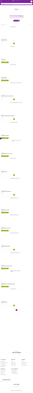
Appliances (2, 134)
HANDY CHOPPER (4, 77)
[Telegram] (18, 386)
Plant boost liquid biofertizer (5, 246)
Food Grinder (3, 59)
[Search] (31, 4)
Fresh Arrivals (3, 170)
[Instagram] (15, 386)
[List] (10, 24)
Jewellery (2, 114)
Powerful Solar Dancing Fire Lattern (6, 265)
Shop (17, 8)
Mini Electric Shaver (4, 171)
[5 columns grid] (9, 24)
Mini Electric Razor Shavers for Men (6, 153)
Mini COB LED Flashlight (5, 135)
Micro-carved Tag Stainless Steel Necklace (7, 115)
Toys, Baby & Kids (3, 190)
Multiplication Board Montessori (6, 191)
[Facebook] (14, 386)
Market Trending (3, 301)
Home (15, 8)
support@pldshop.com (15, 373)
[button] (1, 1)
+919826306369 (14, 370)
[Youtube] (17, 386)
